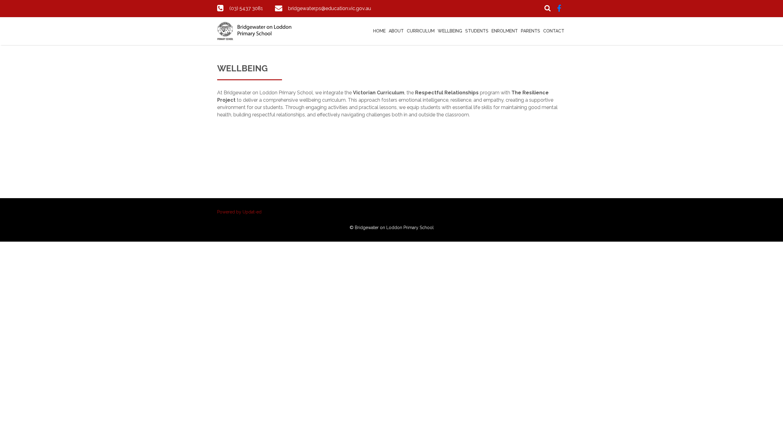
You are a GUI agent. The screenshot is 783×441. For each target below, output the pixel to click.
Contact (553, 30)
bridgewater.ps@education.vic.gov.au (329, 8)
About (396, 30)
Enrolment (505, 30)
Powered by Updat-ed (239, 211)
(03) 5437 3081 (246, 8)
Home (379, 30)
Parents (530, 30)
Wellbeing (450, 30)
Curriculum (421, 30)
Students (476, 30)
